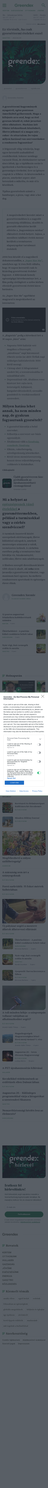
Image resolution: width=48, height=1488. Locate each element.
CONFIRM (14, 783)
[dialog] (24, 744)
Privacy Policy (37, 791)
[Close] (43, 697)
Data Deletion (11, 791)
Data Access (24, 791)
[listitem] (24, 739)
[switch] (39, 744)
